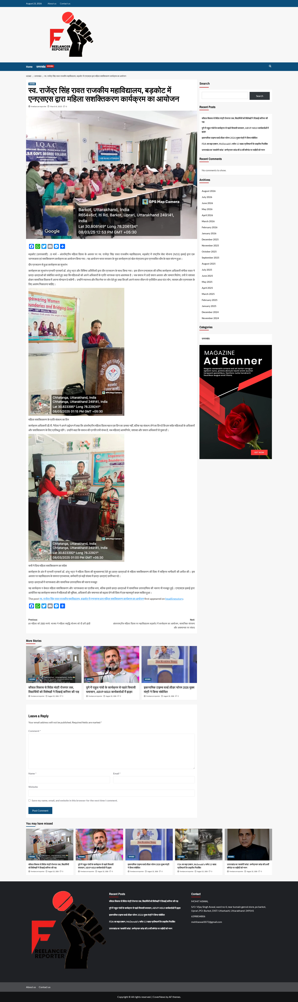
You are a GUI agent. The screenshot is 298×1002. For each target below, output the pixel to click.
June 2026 (207, 203)
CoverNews (159, 996)
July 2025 (207, 269)
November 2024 (210, 318)
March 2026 (208, 221)
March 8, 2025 (56, 106)
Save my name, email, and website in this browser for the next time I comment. (75, 800)
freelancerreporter (38, 106)
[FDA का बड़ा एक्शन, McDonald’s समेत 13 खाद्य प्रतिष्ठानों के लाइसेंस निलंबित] (198, 844)
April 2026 (207, 215)
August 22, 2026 (53, 696)
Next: (154, 623)
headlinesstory (174, 598)
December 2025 (210, 239)
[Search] (270, 66)
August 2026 (209, 191)
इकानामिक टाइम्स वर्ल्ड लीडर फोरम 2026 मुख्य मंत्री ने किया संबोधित (229, 137)
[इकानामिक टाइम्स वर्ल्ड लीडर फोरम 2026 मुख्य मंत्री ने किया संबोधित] (169, 664)
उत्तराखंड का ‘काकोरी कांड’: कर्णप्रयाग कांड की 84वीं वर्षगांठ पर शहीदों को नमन (233, 149)
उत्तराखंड (44, 67)
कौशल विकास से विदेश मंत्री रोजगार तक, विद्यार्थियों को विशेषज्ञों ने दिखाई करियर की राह (53, 689)
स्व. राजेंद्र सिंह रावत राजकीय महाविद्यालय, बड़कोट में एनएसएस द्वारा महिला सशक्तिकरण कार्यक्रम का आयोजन (91, 598)
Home (29, 67)
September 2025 (210, 257)
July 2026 (207, 197)
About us (52, 3)
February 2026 (209, 227)
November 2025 (210, 245)
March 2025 (208, 293)
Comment (34, 730)
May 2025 (207, 281)
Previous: (59, 621)
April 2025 (207, 287)
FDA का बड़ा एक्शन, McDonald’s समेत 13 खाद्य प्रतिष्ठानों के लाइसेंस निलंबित (235, 143)
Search (204, 83)
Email (116, 773)
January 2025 (209, 306)
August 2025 (209, 263)
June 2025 (207, 275)
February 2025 (209, 300)
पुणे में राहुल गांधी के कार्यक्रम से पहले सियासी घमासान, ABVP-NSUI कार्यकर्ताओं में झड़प (111, 689)
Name (32, 773)
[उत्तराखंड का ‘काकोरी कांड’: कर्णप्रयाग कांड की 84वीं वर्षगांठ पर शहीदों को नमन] (248, 844)
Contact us (65, 3)
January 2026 (209, 233)
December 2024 (210, 312)
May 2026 (207, 209)
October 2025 (209, 251)
